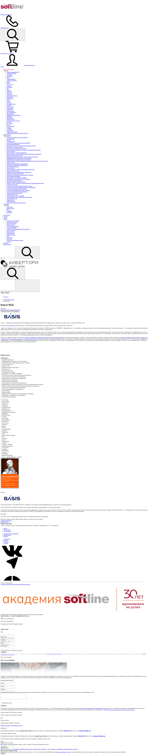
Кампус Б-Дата (6, 366)
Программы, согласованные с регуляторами (13, 395)
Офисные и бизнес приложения (10, 367)
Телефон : (3, 640)
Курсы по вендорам (9, 69)
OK (1, 717)
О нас (5, 219)
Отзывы (6, 543)
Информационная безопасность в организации (14, 361)
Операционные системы (8, 372)
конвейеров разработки (16, 339)
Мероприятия (7, 244)
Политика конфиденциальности (21, 584)
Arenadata (4, 449)
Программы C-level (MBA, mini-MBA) (12, 373)
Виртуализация (6, 392)
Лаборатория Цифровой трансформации (12, 389)
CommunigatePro (6, 429)
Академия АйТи (6, 407)
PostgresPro (5, 406)
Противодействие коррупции (10, 381)
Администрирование (7, 359)
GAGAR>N (5, 447)
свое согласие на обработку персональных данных (93, 708)
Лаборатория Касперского (9, 412)
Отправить (3, 652)
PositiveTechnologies (7, 455)
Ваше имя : (4, 637)
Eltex (3, 437)
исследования (10, 325)
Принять (3, 753)
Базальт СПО (5, 403)
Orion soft (4, 424)
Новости (6, 243)
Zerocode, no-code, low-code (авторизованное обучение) (16, 375)
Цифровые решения (7, 446)
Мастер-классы (6, 369)
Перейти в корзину (6, 725)
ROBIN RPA (5, 450)
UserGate (4, 430)
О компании (7, 539)
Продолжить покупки (16, 725)
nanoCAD (4, 404)
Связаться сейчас (5, 311)
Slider (3, 433)
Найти (2, 292)
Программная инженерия (8, 397)
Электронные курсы (7, 370)
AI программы (6, 390)
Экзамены (6, 204)
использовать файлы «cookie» (63, 752)
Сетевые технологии (7, 364)
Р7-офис (4, 416)
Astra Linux (5, 399)
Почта (2, 686)
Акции (5, 218)
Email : (3, 643)
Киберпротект (6, 409)
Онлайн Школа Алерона (8, 435)
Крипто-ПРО (5, 401)
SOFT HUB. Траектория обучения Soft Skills (13, 387)
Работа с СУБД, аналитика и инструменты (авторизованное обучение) (20, 386)
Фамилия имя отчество (7, 680)
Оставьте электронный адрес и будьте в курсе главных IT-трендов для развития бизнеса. (25, 744)
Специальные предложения (11, 533)
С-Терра (4, 452)
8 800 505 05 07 (68, 730)
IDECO (4, 427)
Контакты (6, 542)
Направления (7, 134)
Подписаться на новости (7, 53)
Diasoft (4, 426)
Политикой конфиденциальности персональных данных (119, 709)
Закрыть (7, 292)
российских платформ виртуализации (129, 337)
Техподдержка (7, 531)
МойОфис (4, 413)
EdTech (5, 216)
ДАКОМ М (5, 453)
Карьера (6, 540)
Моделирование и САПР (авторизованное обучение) (16, 363)
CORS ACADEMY (7, 444)
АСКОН (4, 443)
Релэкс (4, 440)
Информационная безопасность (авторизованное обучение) (17, 393)
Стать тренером (15, 311)
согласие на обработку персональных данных (63, 749)
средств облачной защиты (31, 339)
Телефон (3, 689)
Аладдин (4, 438)
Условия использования (7, 584)
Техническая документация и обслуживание (14, 376)
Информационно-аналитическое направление (14, 378)
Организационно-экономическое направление (14, 383)
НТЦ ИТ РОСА (6, 415)
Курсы (5, 528)
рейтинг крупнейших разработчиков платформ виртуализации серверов (44, 337)
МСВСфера (5, 432)
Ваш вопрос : (4, 646)
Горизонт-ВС (5, 441)
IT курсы (6, 296)
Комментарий (47, 692)
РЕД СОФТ (5, 418)
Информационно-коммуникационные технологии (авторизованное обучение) (22, 384)
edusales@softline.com (6, 14)
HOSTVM (4, 421)
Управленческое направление (10, 380)
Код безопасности (7, 410)
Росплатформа (6, 420)
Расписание (7, 215)
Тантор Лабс (5, 423)
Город (2, 683)
